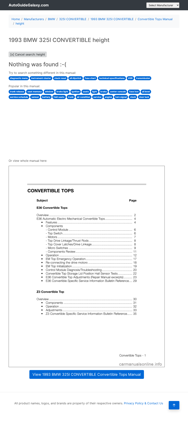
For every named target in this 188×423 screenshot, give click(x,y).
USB (130, 78)
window (49, 91)
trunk (71, 97)
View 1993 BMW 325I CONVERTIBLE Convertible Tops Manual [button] (86, 374)
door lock (144, 97)
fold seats (59, 97)
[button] (174, 405)
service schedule (19, 97)
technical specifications (112, 78)
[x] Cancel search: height (27, 54)
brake (103, 91)
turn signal (121, 97)
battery (46, 97)
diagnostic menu (19, 78)
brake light (62, 91)
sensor (35, 97)
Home (16, 19)
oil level (146, 91)
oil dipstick (75, 78)
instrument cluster (41, 78)
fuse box (134, 91)
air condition (83, 97)
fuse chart (90, 78)
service (97, 97)
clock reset (60, 78)
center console (118, 91)
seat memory (35, 91)
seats (86, 91)
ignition (75, 91)
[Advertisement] (87, 128)
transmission (143, 78)
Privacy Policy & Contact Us (143, 403)
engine (108, 97)
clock (133, 97)
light (94, 91)
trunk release (17, 91)
